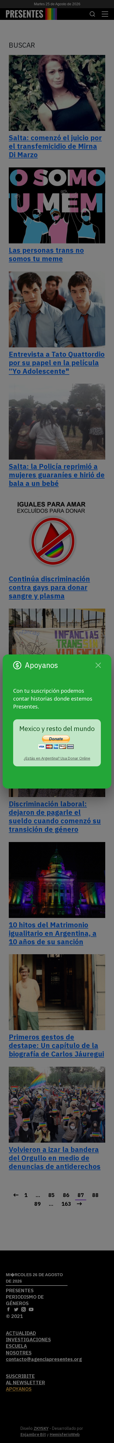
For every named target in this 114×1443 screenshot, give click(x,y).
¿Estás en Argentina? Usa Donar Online (57, 758)
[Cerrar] (98, 665)
